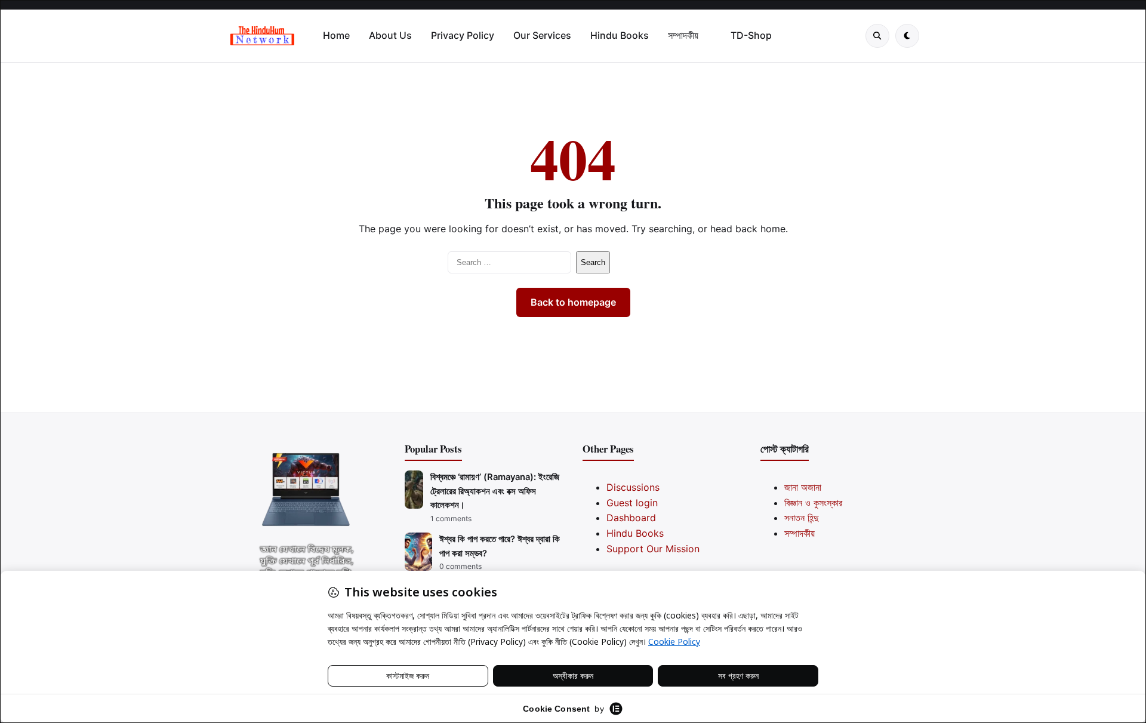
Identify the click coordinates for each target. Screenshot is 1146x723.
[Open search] (877, 36)
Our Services (542, 35)
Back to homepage (573, 302)
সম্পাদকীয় (683, 35)
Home (336, 35)
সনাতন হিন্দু (801, 518)
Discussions (633, 487)
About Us (390, 35)
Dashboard (631, 518)
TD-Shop (751, 35)
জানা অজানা (802, 487)
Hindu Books (619, 35)
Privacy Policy (462, 35)
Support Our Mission (653, 549)
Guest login (632, 503)
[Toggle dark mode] (907, 36)
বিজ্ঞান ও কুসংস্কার (813, 503)
